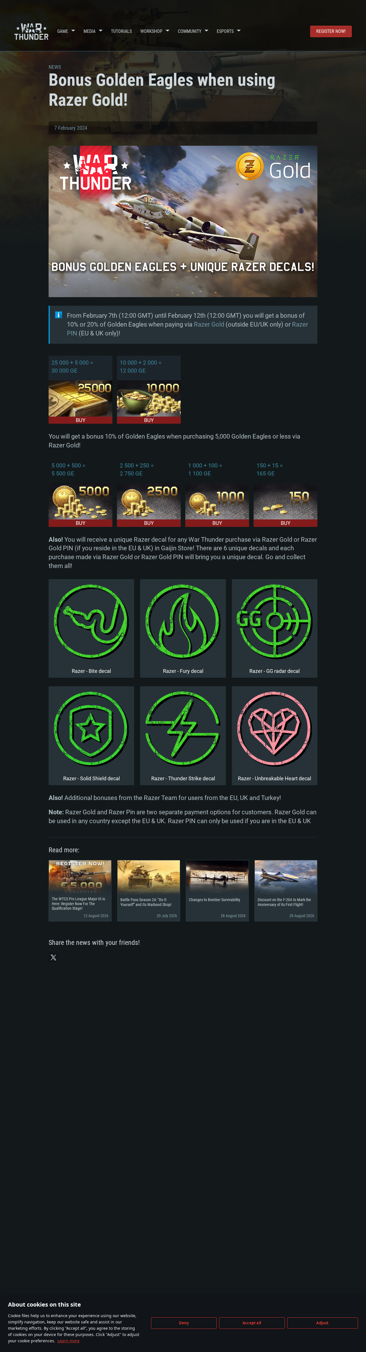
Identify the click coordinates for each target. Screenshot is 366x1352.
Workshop (151, 31)
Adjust (322, 1322)
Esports (225, 31)
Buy (80, 420)
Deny (184, 1322)
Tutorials (121, 31)
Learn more (68, 1340)
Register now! (331, 31)
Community (189, 31)
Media (89, 31)
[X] (53, 957)
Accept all (251, 1322)
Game (62, 31)
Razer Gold (209, 324)
